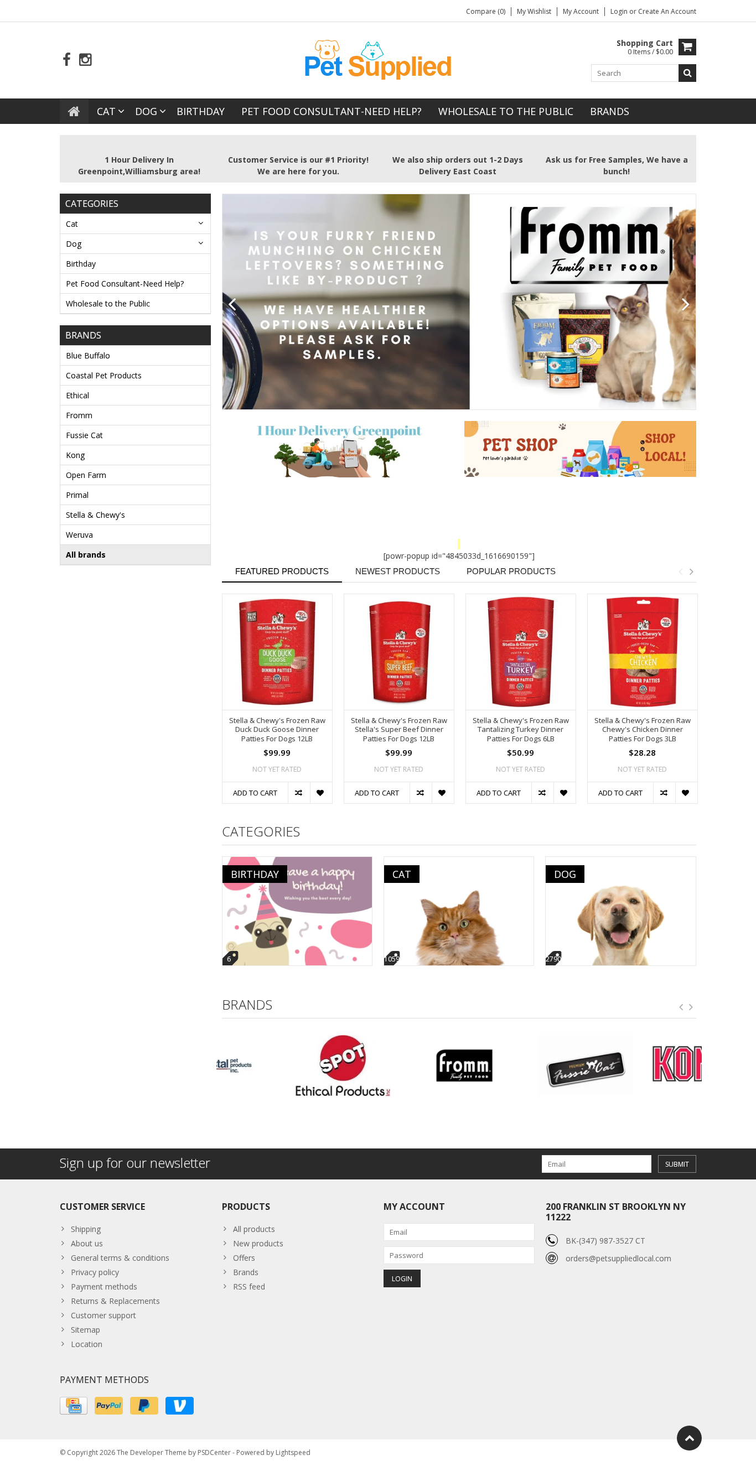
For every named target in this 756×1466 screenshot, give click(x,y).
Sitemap (85, 1329)
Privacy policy (95, 1272)
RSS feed (249, 1286)
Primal (77, 495)
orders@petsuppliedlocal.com (618, 1258)
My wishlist (534, 11)
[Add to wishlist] (321, 792)
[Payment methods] (73, 1406)
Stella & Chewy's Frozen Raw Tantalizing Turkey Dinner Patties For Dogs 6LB (521, 730)
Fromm (79, 415)
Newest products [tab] (397, 571)
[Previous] (232, 305)
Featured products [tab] (282, 571)
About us (87, 1243)
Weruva (79, 534)
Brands (609, 111)
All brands (86, 554)
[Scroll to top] (689, 1438)
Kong (75, 455)
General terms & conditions (120, 1257)
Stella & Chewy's (95, 515)
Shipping (86, 1229)
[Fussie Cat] (519, 1065)
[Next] (686, 305)
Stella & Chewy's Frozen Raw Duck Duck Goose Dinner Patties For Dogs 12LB (277, 730)
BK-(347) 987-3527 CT (605, 1240)
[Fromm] (398, 1065)
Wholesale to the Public (505, 111)
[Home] (74, 111)
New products (258, 1243)
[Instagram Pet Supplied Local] (85, 60)
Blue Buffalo (88, 355)
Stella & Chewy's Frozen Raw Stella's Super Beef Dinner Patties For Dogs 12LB (399, 730)
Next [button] (691, 571)
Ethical (77, 395)
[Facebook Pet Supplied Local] (67, 60)
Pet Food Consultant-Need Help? (331, 111)
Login (619, 11)
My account (581, 11)
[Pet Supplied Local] (378, 58)
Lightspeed (293, 1452)
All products (254, 1229)
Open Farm (86, 475)
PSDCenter (214, 1452)
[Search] (687, 73)
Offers (244, 1257)
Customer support (103, 1315)
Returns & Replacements (115, 1301)
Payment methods (104, 1286)
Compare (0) (485, 11)
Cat (106, 111)
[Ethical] (277, 1065)
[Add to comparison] (299, 792)
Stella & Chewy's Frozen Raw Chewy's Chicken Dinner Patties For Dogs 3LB (642, 730)
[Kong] (641, 1065)
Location (86, 1344)
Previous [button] (680, 571)
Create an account (667, 11)
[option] (277, 704)
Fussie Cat (84, 435)
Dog (146, 111)
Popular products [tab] (511, 571)
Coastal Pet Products (104, 375)
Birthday (201, 111)
